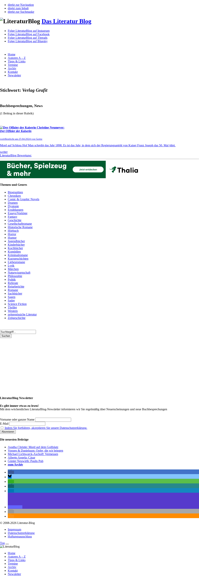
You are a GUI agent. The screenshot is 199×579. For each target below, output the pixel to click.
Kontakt (13, 71)
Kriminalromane (18, 255)
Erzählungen (15, 209)
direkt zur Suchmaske (21, 11)
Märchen (13, 269)
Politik (12, 279)
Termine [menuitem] (13, 563)
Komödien (14, 251)
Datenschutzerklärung (21, 533)
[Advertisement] (99, 365)
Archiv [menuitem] (12, 567)
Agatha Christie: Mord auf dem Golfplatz (33, 447)
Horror (12, 234)
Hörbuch (13, 230)
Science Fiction (17, 304)
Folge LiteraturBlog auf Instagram (29, 30)
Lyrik (11, 265)
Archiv (12, 68)
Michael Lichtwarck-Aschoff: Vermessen (33, 454)
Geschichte (14, 220)
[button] (11, 472)
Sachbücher (15, 293)
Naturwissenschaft (19, 272)
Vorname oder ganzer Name (17, 419)
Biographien (15, 192)
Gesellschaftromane (20, 223)
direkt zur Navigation (21, 4)
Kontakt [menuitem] (13, 570)
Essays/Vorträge (17, 213)
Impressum (14, 529)
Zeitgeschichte (16, 318)
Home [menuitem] (11, 553)
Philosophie (15, 276)
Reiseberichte (16, 286)
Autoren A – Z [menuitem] (17, 556)
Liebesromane (16, 262)
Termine (13, 65)
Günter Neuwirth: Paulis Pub (25, 461)
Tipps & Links (16, 61)
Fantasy (12, 216)
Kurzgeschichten (18, 258)
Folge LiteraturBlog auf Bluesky (28, 41)
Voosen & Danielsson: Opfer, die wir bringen (35, 450)
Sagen (11, 297)
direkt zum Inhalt (18, 8)
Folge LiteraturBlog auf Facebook (29, 34)
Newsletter (14, 75)
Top (2, 543)
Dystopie (13, 206)
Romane (13, 290)
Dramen (13, 202)
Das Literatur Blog (66, 21)
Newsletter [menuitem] (14, 574)
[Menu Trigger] (7, 544)
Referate (13, 283)
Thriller (12, 307)
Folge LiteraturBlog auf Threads (27, 37)
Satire (11, 300)
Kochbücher (15, 248)
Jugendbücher (16, 241)
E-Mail (4, 423)
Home (11, 54)
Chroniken (14, 195)
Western (13, 311)
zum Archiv (15, 464)
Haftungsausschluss (20, 536)
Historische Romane (20, 227)
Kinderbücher (16, 244)
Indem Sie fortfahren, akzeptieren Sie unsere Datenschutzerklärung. (46, 427)
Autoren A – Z (17, 58)
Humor (12, 237)
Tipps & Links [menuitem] (16, 560)
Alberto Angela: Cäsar (21, 457)
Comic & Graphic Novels (23, 199)
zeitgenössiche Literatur (22, 314)
